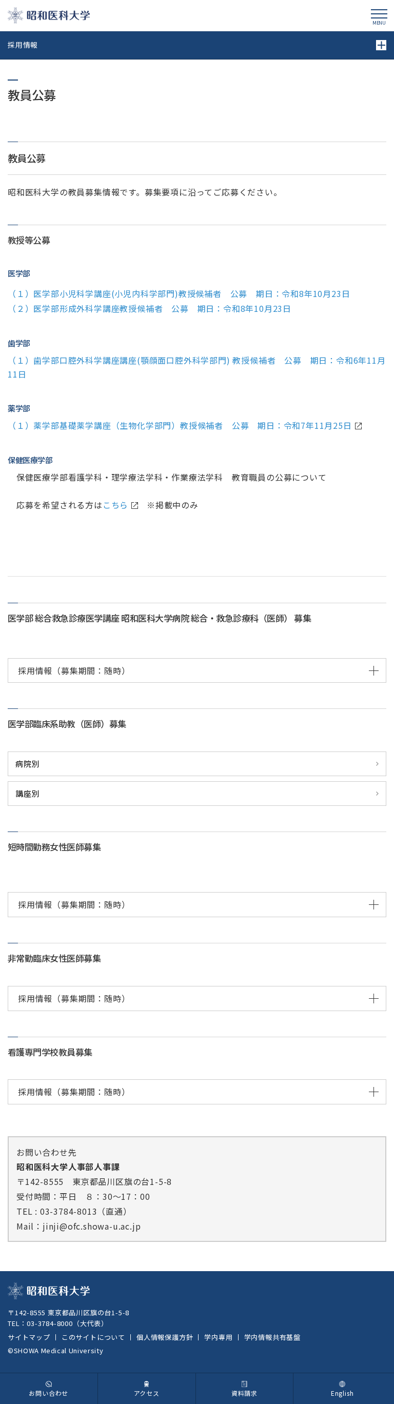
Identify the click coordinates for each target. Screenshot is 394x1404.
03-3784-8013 (68, 1211)
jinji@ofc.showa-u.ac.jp (92, 1226)
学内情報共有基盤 (272, 1337)
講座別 (27, 793)
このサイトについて (93, 1337)
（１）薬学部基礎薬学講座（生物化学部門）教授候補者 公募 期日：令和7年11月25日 (180, 425)
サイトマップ (29, 1337)
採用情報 (23, 44)
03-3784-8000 (50, 1323)
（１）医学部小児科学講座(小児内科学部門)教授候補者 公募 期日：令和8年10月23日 (179, 293)
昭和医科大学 (49, 15)
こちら (115, 505)
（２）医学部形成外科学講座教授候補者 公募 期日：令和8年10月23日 (149, 308)
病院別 (27, 763)
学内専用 (218, 1337)
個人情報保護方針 (164, 1337)
